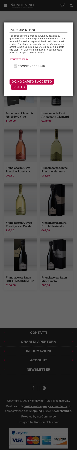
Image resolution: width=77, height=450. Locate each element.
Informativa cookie (19, 59)
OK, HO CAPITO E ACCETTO (32, 81)
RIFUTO (19, 87)
